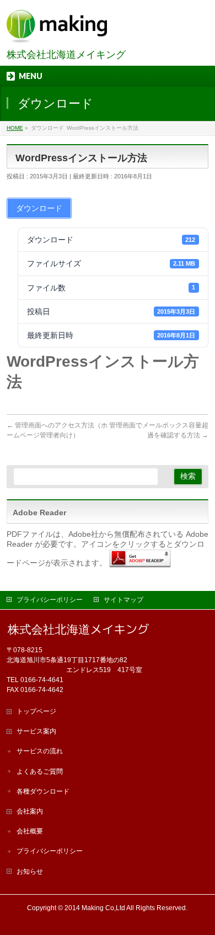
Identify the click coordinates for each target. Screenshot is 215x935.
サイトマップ (123, 600)
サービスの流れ (40, 751)
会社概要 (30, 831)
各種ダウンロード (43, 791)
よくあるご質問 (40, 771)
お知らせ (30, 871)
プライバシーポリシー (50, 600)
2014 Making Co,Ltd (94, 908)
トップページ (36, 711)
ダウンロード (39, 208)
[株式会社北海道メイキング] (57, 30)
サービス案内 (36, 731)
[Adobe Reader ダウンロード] (140, 562)
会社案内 (30, 811)
